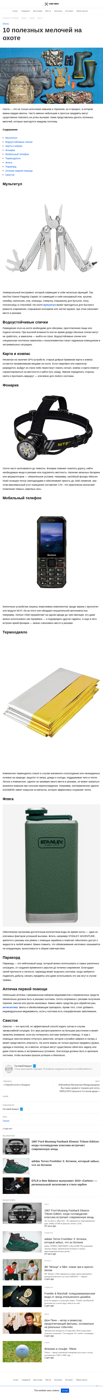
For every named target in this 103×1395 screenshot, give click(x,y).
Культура (58, 11)
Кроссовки (37, 11)
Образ (24, 18)
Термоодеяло (13, 158)
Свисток (9, 175)
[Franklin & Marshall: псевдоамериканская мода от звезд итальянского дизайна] (22, 1296)
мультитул (49, 305)
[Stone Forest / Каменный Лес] (51, 4)
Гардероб (25, 11)
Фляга (8, 162)
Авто (46, 1204)
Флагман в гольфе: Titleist (60, 1348)
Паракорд (10, 166)
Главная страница (11, 18)
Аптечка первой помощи (19, 170)
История (69, 11)
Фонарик (10, 150)
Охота (40, 18)
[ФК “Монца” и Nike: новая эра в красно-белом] (22, 1269)
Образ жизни (82, 11)
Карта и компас (13, 146)
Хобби (32, 18)
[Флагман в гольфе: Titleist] (22, 1351)
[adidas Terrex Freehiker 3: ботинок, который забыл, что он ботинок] (16, 1166)
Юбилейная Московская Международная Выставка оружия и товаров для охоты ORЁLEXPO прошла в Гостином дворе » (79, 1088)
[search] (99, 4)
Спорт (15, 11)
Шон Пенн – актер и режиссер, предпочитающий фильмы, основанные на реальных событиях (69, 1324)
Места (48, 11)
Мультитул (11, 137)
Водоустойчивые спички (18, 142)
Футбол (47, 1260)
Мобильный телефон (17, 154)
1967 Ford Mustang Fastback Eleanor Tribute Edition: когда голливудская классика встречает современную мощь (66, 1145)
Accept (65, 1391)
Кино (46, 1314)
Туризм (6, 1121)
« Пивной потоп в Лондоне (16, 1085)
